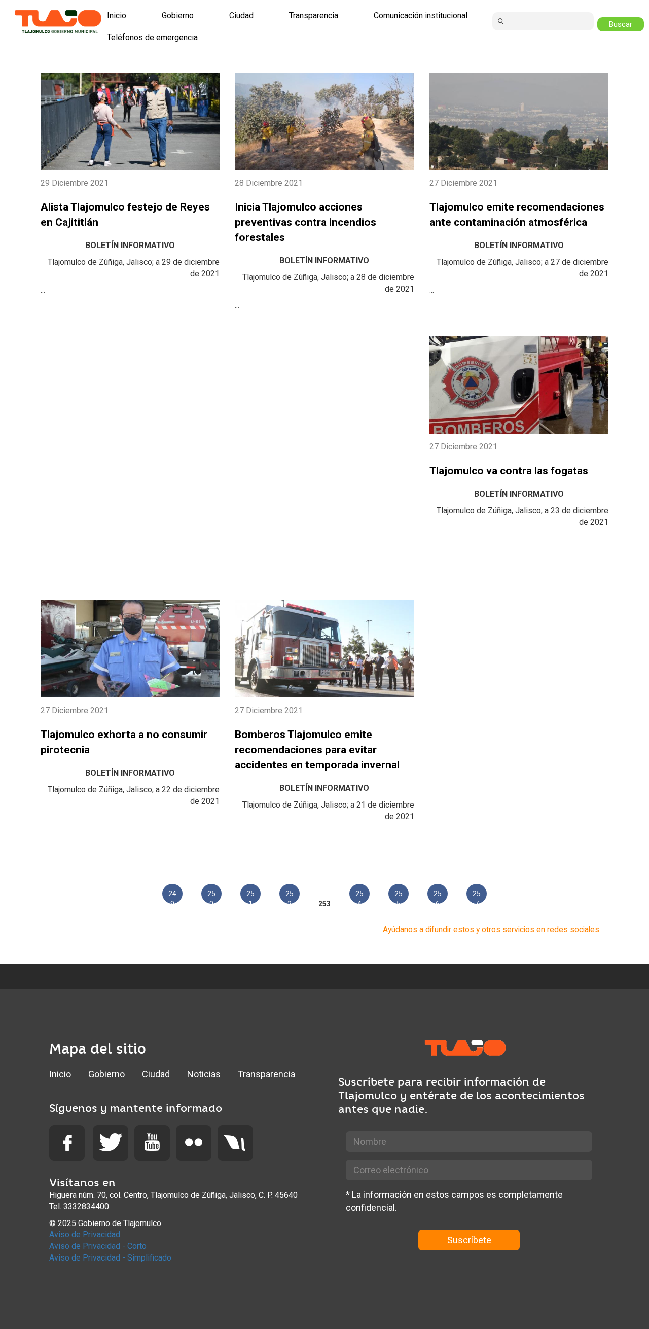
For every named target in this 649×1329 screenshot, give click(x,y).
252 (289, 897)
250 (211, 897)
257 (477, 897)
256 (438, 897)
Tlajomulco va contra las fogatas (508, 471)
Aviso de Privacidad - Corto (98, 1246)
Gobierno (106, 1074)
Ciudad (156, 1074)
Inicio (60, 1074)
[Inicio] (58, 21)
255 (398, 897)
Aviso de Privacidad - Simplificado (110, 1258)
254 (359, 897)
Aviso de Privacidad (84, 1234)
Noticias (204, 1074)
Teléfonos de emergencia (152, 37)
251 (250, 897)
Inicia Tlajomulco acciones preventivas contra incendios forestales (305, 222)
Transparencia (266, 1074)
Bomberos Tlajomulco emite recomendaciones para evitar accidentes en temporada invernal (317, 749)
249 (172, 897)
